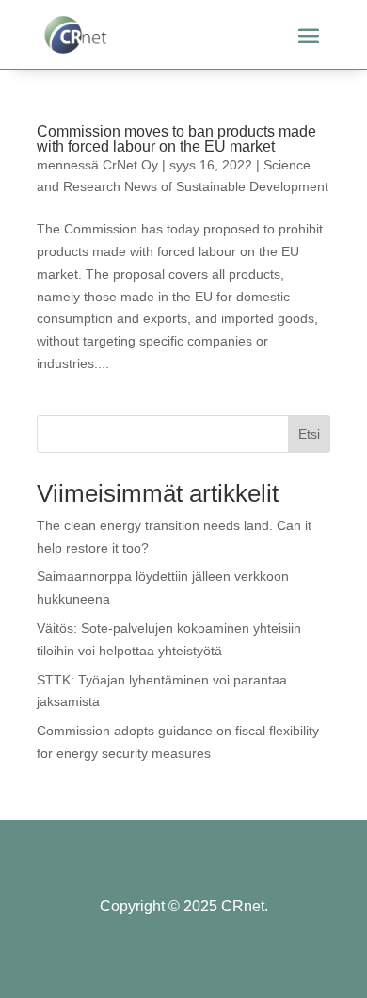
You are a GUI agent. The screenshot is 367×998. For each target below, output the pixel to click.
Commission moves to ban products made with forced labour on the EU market (176, 138)
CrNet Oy (130, 164)
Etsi (309, 434)
